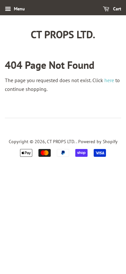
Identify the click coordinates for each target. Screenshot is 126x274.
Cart (116, 9)
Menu (19, 9)
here (109, 80)
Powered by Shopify (98, 141)
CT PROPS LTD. (63, 34)
